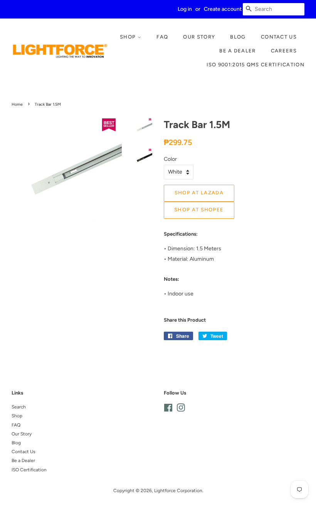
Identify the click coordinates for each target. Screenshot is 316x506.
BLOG (237, 37)
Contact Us (279, 37)
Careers (284, 51)
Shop (129, 37)
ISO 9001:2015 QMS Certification (255, 64)
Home (17, 104)
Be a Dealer (237, 51)
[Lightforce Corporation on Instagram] (180, 409)
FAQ (162, 37)
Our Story (199, 37)
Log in (185, 9)
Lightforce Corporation (178, 490)
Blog (16, 442)
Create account (223, 9)
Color (170, 159)
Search (19, 407)
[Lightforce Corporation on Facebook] (168, 409)
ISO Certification (29, 469)
